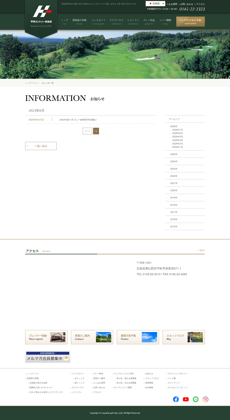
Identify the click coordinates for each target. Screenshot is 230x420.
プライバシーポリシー (178, 373)
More (202, 250)
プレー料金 (98, 373)
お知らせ (149, 373)
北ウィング (79, 378)
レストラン (77, 392)
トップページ (31, 82)
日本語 (156, 3)
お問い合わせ (186, 3)
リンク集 (172, 378)
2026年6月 (177, 133)
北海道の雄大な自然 (38, 382)
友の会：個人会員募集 (126, 378)
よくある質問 (170, 3)
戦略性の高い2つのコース (40, 387)
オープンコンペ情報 (123, 387)
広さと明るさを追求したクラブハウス (46, 392)
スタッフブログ (152, 378)
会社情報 (149, 387)
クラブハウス (78, 387)
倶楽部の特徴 (33, 378)
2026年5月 (177, 136)
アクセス (200, 3)
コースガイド (78, 373)
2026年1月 (177, 146)
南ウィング (79, 382)
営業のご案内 (99, 378)
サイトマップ (174, 382)
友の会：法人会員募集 (126, 382)
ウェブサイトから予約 (124, 373)
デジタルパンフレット (178, 387)
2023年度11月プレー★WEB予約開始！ (78, 119)
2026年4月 (177, 140)
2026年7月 (177, 129)
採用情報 (149, 382)
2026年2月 (177, 143)
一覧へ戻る (41, 146)
